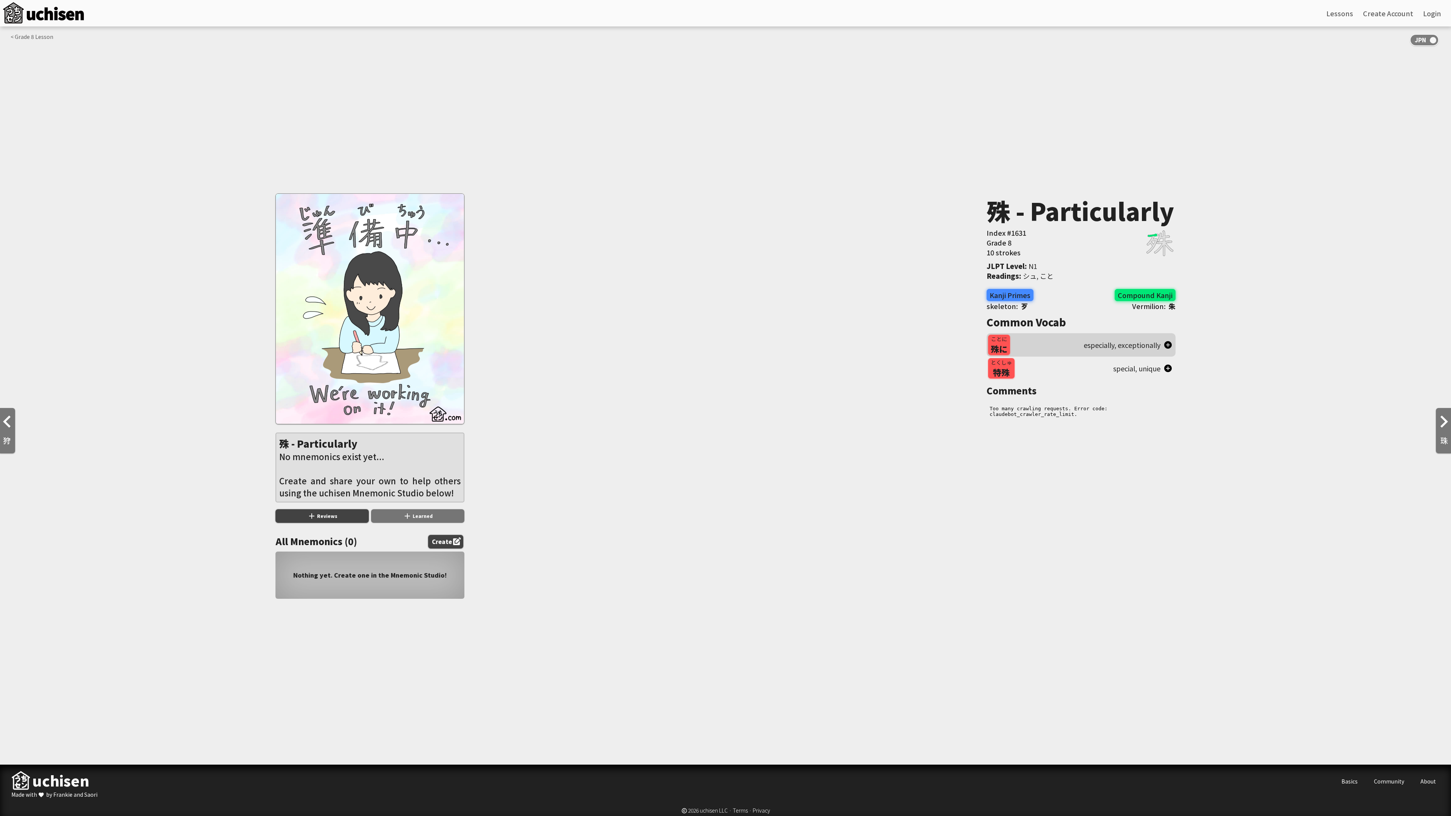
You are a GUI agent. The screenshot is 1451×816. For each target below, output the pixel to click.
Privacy (761, 810)
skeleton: (1007, 306)
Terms (740, 810)
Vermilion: (1154, 306)
